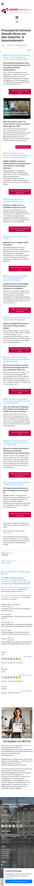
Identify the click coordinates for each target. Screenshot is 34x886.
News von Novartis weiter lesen (19, 392)
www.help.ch (27, 745)
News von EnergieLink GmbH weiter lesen (19, 515)
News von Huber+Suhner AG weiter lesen (19, 192)
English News (5, 842)
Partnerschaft (5, 853)
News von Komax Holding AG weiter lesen (19, 229)
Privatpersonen (5, 840)
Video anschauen (24, 147)
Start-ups (4, 838)
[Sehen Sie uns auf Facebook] (5, 571)
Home (3, 45)
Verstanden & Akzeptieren (18, 881)
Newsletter (20, 539)
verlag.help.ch (7, 533)
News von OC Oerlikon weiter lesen (19, 269)
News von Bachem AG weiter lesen (19, 350)
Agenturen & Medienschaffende (10, 836)
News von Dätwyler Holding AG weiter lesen (20, 475)
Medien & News (6, 849)
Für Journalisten (6, 857)
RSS (30, 50)
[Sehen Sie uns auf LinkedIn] (4, 574)
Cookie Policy (9, 878)
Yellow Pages (5, 855)
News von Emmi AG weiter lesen (20, 92)
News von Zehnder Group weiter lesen (19, 310)
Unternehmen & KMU (7, 834)
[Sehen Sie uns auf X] (15, 571)
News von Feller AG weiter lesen (20, 433)
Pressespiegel (5, 851)
